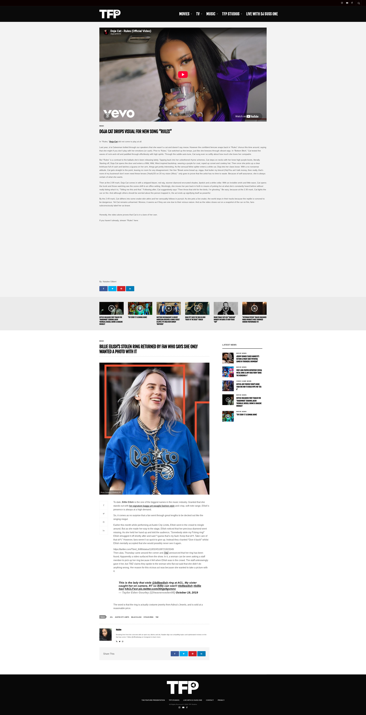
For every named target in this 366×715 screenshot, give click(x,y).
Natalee (118, 630)
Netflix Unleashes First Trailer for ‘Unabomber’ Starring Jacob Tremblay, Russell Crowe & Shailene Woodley (111, 320)
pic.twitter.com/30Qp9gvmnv (157, 588)
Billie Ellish (136, 617)
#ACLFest (131, 588)
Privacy (221, 700)
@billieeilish (160, 582)
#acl (121, 588)
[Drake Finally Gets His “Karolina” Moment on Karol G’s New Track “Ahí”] (226, 308)
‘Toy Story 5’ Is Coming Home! (137, 317)
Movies (184, 14)
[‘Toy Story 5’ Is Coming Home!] (140, 308)
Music (210, 14)
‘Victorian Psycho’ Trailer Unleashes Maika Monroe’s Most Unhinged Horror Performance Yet (254, 319)
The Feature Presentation (153, 700)
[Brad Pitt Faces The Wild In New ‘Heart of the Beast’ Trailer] (197, 308)
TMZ (166, 553)
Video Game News (243, 381)
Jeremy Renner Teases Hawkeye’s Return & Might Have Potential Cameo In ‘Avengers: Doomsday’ (247, 359)
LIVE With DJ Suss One (262, 14)
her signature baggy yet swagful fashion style (152, 506)
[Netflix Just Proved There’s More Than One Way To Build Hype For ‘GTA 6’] (228, 385)
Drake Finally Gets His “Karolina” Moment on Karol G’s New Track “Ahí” (224, 319)
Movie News (241, 353)
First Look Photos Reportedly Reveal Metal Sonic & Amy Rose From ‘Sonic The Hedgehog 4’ (249, 373)
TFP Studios (230, 14)
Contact (210, 700)
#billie (197, 585)
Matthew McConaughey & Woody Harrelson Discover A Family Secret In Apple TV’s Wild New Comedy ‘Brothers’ (168, 320)
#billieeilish (185, 585)
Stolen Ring (148, 617)
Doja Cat (113, 141)
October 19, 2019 (187, 592)
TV (198, 14)
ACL (111, 617)
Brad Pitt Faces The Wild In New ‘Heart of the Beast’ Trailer (195, 318)
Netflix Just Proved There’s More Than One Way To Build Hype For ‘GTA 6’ (248, 387)
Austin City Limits (122, 617)
